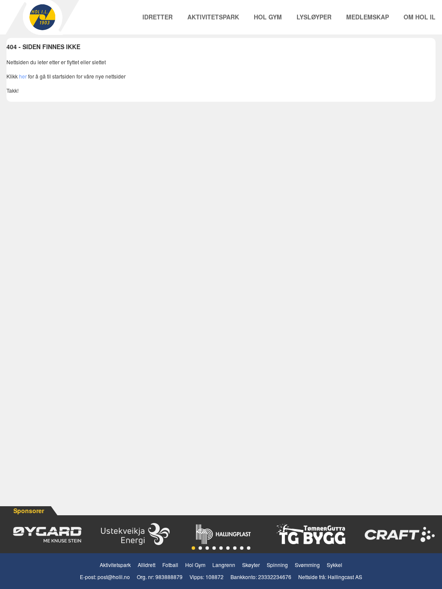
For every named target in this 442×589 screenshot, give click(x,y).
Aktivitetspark (213, 17)
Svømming (307, 564)
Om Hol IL (420, 17)
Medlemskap (367, 17)
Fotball (170, 564)
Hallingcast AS (345, 576)
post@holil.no (114, 576)
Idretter (157, 17)
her (23, 76)
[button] (193, 548)
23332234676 (274, 576)
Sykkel (334, 564)
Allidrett (146, 564)
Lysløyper (314, 17)
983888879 (169, 576)
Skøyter (251, 564)
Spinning (277, 564)
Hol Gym (268, 17)
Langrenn (223, 564)
